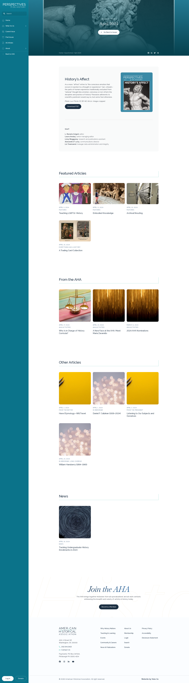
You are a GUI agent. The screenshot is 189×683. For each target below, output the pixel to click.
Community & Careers (108, 643)
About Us (127, 628)
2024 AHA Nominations (137, 331)
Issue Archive (68, 53)
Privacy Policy (147, 628)
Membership (128, 633)
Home (61, 53)
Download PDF (73, 106)
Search (126, 643)
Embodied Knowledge (103, 213)
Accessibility (146, 633)
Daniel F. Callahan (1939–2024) (107, 413)
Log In (7, 678)
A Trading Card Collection (70, 250)
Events (103, 638)
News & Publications (107, 647)
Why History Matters (108, 628)
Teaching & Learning (107, 633)
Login (126, 638)
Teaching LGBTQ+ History (71, 213)
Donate (21, 678)
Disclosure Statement (150, 638)
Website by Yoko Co (150, 679)
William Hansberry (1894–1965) (73, 464)
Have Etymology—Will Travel (72, 413)
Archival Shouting (135, 213)
